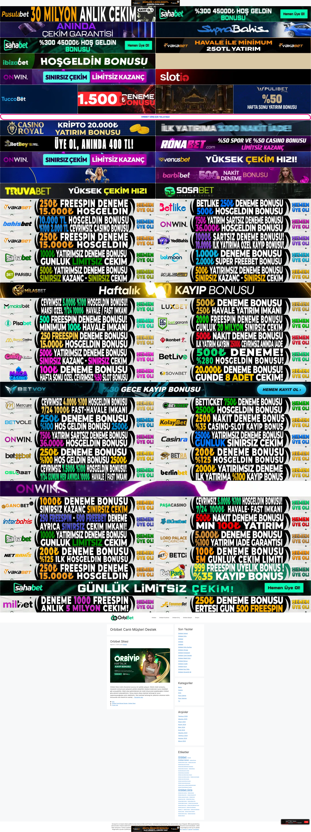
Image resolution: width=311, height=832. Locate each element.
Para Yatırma (182, 698)
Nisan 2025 (182, 722)
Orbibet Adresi (183, 633)
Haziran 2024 (182, 738)
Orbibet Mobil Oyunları (182, 803)
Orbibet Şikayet (187, 617)
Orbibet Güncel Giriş (182, 794)
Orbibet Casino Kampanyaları (184, 783)
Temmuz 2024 (183, 735)
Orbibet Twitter (187, 809)
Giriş (113, 701)
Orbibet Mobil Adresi (182, 801)
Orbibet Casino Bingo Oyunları (184, 781)
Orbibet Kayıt (182, 666)
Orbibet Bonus (183, 661)
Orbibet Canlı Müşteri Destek (120, 703)
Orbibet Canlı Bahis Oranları (184, 776)
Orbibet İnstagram (184, 653)
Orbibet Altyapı (183, 650)
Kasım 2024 (182, 724)
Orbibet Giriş (176, 617)
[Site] (77, 207)
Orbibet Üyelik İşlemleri (190, 811)
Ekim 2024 (181, 727)
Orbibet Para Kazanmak (193, 803)
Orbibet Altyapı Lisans (182, 762)
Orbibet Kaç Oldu (183, 669)
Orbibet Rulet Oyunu (182, 805)
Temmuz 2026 (183, 716)
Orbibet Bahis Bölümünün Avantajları (185, 766)
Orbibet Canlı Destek (185, 655)
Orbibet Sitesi (119, 641)
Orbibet (154, 617)
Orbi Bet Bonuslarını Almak (183, 770)
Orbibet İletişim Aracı (182, 813)
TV (179, 701)
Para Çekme (182, 695)
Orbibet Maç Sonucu (190, 799)
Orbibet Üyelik (182, 664)
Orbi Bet (189, 757)
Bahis (180, 687)
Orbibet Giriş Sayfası (185, 647)
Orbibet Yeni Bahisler (195, 809)
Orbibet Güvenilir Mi (184, 672)
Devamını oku (138, 697)
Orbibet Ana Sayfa (192, 762)
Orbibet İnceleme (164, 617)
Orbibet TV (180, 809)
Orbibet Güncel (191, 792)
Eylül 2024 (181, 730)
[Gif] (155, 290)
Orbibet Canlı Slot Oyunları (183, 779)
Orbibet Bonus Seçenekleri (183, 772)
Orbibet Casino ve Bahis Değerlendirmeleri (187, 785)
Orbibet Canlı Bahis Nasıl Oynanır (185, 774)
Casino (180, 690)
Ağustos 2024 (182, 733)
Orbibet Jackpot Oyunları (183, 797)
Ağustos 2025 (182, 719)
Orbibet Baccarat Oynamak (183, 764)
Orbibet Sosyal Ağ (182, 807)
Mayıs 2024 (182, 741)
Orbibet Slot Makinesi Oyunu (193, 805)
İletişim (197, 617)
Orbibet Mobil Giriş (184, 658)
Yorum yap (115, 705)
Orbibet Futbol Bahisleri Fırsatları (185, 787)
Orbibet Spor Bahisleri (191, 807)
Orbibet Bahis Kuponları (183, 768)
